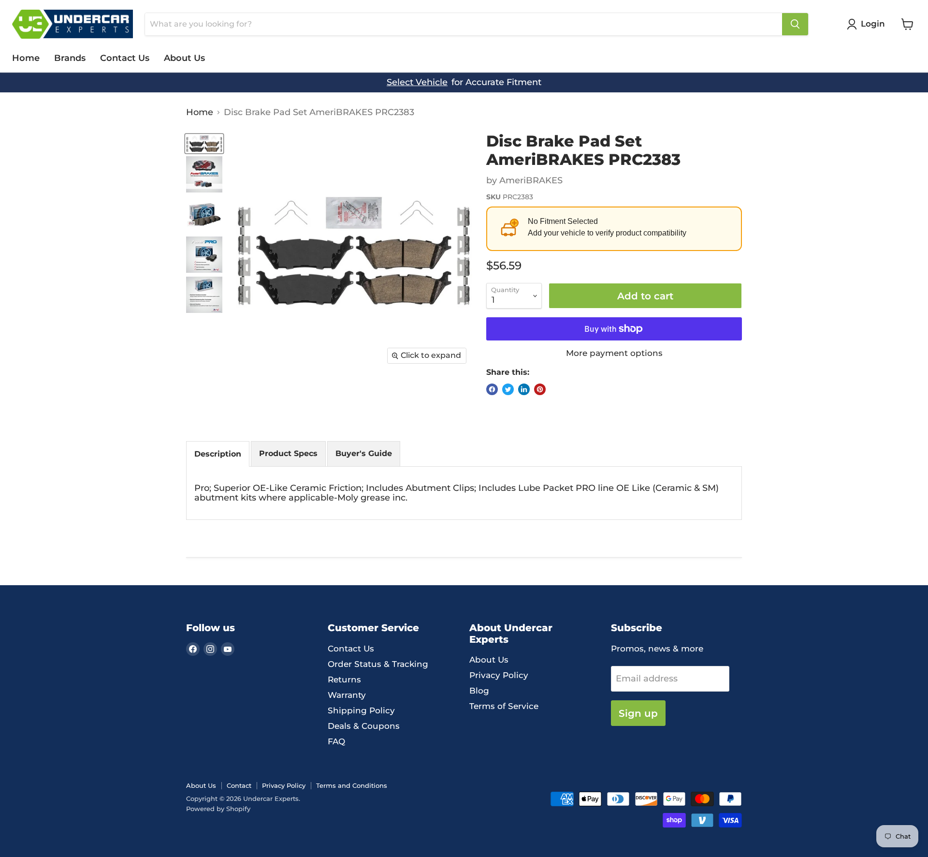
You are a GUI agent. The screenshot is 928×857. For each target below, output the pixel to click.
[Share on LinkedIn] (524, 389)
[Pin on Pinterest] (540, 389)
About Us (184, 58)
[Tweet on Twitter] (508, 389)
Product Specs (288, 453)
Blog (479, 690)
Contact (239, 785)
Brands (70, 58)
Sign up (638, 713)
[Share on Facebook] (492, 389)
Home (26, 58)
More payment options (614, 353)
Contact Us (124, 58)
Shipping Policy (361, 710)
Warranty (347, 695)
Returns (344, 679)
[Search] (795, 24)
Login (873, 24)
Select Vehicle (417, 82)
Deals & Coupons (364, 726)
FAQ (336, 741)
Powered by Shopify (218, 809)
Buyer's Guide (363, 453)
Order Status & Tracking (378, 664)
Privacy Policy (498, 675)
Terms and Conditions (351, 785)
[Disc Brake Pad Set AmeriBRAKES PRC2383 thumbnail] (204, 143)
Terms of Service (503, 706)
